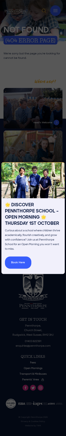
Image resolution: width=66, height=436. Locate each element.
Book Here (18, 262)
